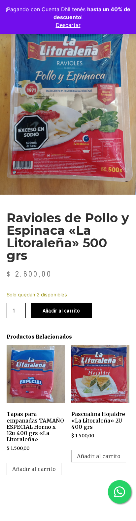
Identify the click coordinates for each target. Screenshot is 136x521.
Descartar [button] (68, 25)
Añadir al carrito (61, 310)
